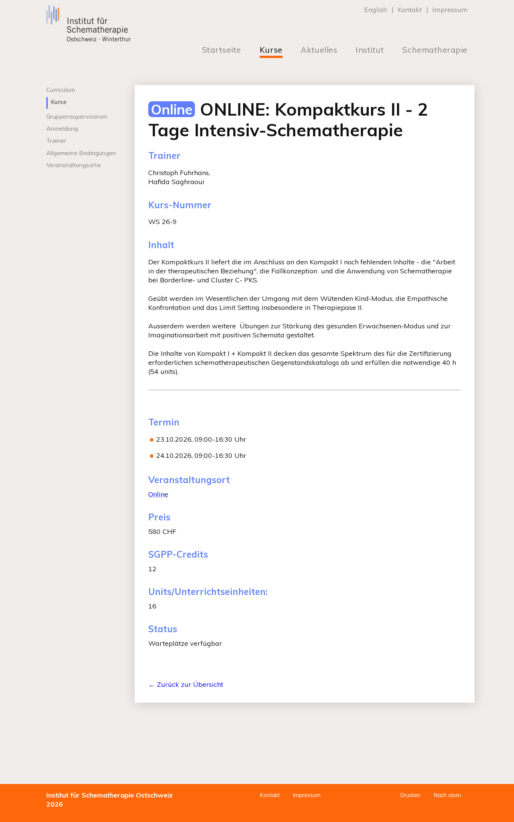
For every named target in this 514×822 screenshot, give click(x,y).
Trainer (56, 140)
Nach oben (447, 795)
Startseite (221, 50)
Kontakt (410, 9)
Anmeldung (62, 128)
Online (158, 494)
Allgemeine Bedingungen (81, 153)
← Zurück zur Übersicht (185, 684)
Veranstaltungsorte (73, 165)
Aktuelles (319, 50)
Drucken (410, 795)
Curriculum (60, 89)
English (375, 9)
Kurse (271, 50)
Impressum (450, 9)
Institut (370, 50)
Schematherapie (435, 50)
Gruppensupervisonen (77, 116)
